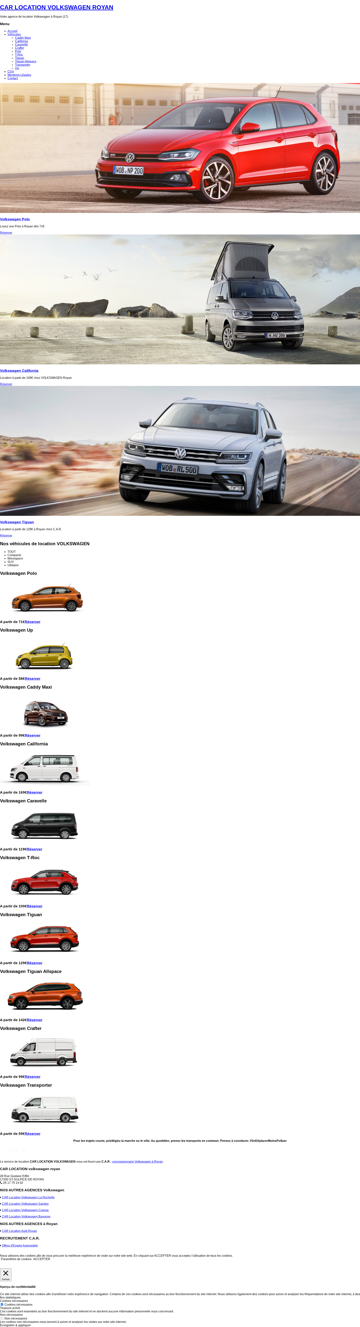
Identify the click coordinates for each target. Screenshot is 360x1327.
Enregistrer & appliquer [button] (15, 1325)
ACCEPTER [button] (41, 1259)
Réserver (6, 232)
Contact (13, 78)
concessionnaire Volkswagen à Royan (137, 1161)
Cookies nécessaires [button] (14, 1300)
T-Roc (19, 54)
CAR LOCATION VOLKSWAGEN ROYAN (56, 7)
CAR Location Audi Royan (19, 1231)
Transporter (22, 64)
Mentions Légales (19, 74)
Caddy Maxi (23, 37)
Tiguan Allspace (25, 61)
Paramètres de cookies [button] (16, 1259)
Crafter (19, 47)
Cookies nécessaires (18, 1304)
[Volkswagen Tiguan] (180, 514)
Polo (18, 51)
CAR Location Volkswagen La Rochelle (28, 1197)
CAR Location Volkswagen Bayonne (26, 1216)
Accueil (12, 31)
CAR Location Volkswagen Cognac (25, 1210)
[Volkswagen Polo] (180, 211)
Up (17, 68)
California (21, 41)
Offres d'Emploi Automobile (20, 1245)
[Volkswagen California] (180, 363)
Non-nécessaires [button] (11, 1314)
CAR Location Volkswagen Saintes (25, 1203)
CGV (11, 71)
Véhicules (14, 34)
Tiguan (19, 58)
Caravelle (21, 44)
